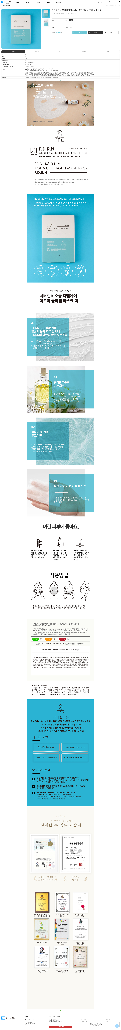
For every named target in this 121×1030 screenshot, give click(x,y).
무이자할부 (71, 20)
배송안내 (37, 51)
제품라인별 (27, 2)
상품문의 (108, 51)
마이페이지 (107, 2)
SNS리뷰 (60, 51)
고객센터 (107, 1021)
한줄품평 (84, 51)
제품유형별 (17, 2)
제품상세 (13, 51)
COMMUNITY (58, 2)
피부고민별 (38, 2)
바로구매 (77, 32)
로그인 (95, 2)
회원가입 (98, 2)
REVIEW (48, 2)
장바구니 (102, 2)
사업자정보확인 (84, 1021)
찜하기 (109, 32)
